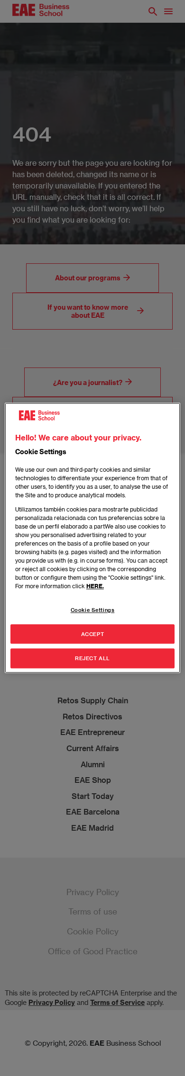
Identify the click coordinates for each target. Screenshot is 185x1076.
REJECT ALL (92, 658)
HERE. (95, 586)
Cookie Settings (93, 610)
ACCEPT (92, 634)
